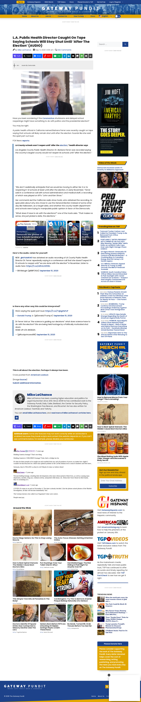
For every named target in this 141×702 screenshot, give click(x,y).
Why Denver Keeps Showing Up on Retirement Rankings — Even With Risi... (116, 612)
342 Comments (64, 50)
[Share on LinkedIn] (69, 56)
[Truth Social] (107, 686)
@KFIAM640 (26, 257)
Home (24, 16)
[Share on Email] (86, 56)
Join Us (48, 16)
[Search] (125, 44)
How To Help (79, 16)
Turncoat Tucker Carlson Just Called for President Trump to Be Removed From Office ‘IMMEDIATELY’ (113, 234)
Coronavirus (48, 118)
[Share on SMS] (82, 56)
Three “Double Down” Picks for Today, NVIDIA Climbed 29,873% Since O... (116, 619)
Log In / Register (115, 2)
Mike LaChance (39, 394)
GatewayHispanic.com (111, 510)
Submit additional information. (27, 383)
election (63, 145)
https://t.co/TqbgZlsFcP (56, 311)
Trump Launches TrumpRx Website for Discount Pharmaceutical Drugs (115, 626)
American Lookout (39, 375)
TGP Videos (61, 2)
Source (23, 379)
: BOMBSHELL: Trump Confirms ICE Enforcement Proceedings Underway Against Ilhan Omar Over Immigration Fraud (114, 307)
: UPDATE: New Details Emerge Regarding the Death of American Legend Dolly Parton (114, 316)
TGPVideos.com (108, 543)
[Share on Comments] (77, 56)
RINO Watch (49, 2)
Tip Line (20, 2)
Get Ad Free (101, 2)
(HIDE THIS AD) (75, 22)
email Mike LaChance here (34, 413)
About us (101, 696)
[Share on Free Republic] (73, 56)
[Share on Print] (90, 56)
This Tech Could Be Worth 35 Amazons (115, 605)
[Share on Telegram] (64, 56)
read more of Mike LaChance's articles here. (71, 413)
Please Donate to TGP (85, 2)
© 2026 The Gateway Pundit (14, 696)
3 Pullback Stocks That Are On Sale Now (116, 631)
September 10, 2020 (49, 270)
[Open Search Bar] (111, 16)
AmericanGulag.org (110, 527)
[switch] (118, 16)
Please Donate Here (113, 644)
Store (71, 2)
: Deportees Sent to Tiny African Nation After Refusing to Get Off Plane (114, 334)
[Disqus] (53, 473)
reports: (26, 140)
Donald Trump (24, 315)
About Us (35, 16)
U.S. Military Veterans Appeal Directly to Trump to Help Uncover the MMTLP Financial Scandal (113, 266)
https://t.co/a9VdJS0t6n (38, 266)
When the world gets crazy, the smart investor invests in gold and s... (116, 599)
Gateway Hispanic (34, 2)
